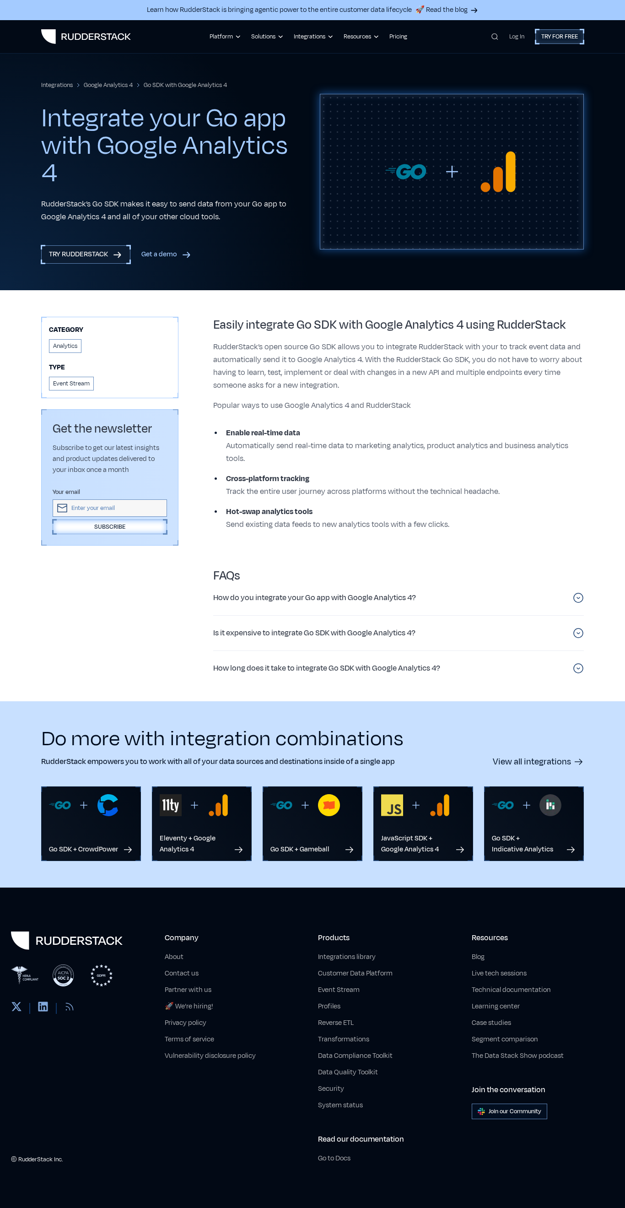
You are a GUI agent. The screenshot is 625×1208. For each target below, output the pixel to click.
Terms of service (189, 1039)
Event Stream (339, 990)
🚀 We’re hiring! (189, 1006)
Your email (66, 492)
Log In (516, 37)
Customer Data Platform (355, 973)
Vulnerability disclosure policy (210, 1056)
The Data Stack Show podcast (518, 1056)
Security (331, 1089)
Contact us (182, 973)
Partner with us (188, 990)
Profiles (329, 1006)
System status (340, 1105)
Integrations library (347, 957)
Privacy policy (185, 1023)
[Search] (495, 36)
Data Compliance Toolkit (355, 1056)
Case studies (491, 1023)
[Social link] (16, 1008)
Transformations (343, 1039)
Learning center (496, 1006)
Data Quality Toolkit (348, 1072)
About (174, 957)
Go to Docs (334, 1158)
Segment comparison (505, 1039)
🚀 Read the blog (441, 10)
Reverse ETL (336, 1023)
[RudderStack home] (86, 36)
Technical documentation (511, 990)
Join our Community (515, 1111)
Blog (478, 957)
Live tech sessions (499, 973)
